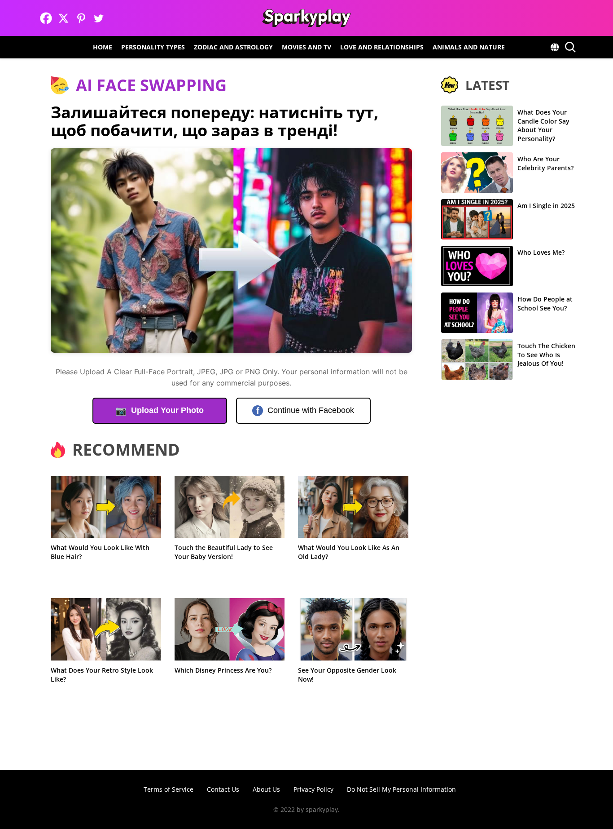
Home (102, 47)
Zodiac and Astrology (233, 47)
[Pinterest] (81, 18)
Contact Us (223, 789)
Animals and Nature (469, 47)
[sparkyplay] (306, 18)
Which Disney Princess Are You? (223, 670)
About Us (266, 789)
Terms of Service (168, 789)
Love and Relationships (382, 47)
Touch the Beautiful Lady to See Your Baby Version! (224, 552)
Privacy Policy (313, 789)
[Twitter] (98, 18)
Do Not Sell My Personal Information (401, 789)
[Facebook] (46, 18)
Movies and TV (306, 47)
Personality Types (153, 47)
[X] (63, 18)
